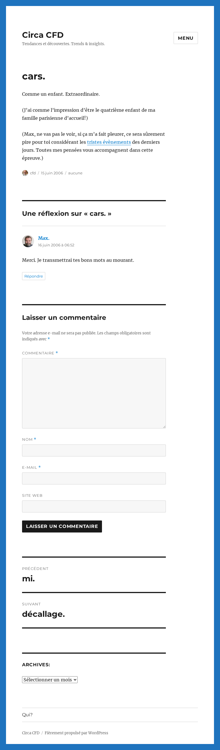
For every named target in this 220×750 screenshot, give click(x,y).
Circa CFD (43, 35)
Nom (29, 439)
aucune (75, 173)
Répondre (33, 276)
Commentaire (40, 353)
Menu (186, 38)
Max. (44, 238)
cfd (33, 173)
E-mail (31, 467)
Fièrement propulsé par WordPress (76, 733)
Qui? (27, 714)
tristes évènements (109, 142)
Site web (32, 495)
